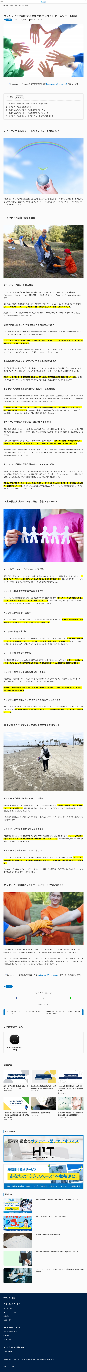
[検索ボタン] (85, 1)
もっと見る (19, 97)
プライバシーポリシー (28, 1359)
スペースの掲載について (10, 1332)
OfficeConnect (8, 1351)
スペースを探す (8, 1308)
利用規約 (6, 1316)
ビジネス (8, 20)
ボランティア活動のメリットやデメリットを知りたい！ (28, 104)
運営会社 (16, 1359)
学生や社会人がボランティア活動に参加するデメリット (28, 113)
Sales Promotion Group (14, 1048)
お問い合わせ (8, 1359)
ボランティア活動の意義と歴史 (20, 107)
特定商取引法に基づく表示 (45, 1359)
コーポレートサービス (10, 1312)
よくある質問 (7, 1320)
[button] (17, 998)
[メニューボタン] (1, 1)
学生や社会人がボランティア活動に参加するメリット (28, 110)
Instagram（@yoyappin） (57, 84)
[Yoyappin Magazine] (43, 1)
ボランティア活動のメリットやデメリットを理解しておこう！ (31, 116)
